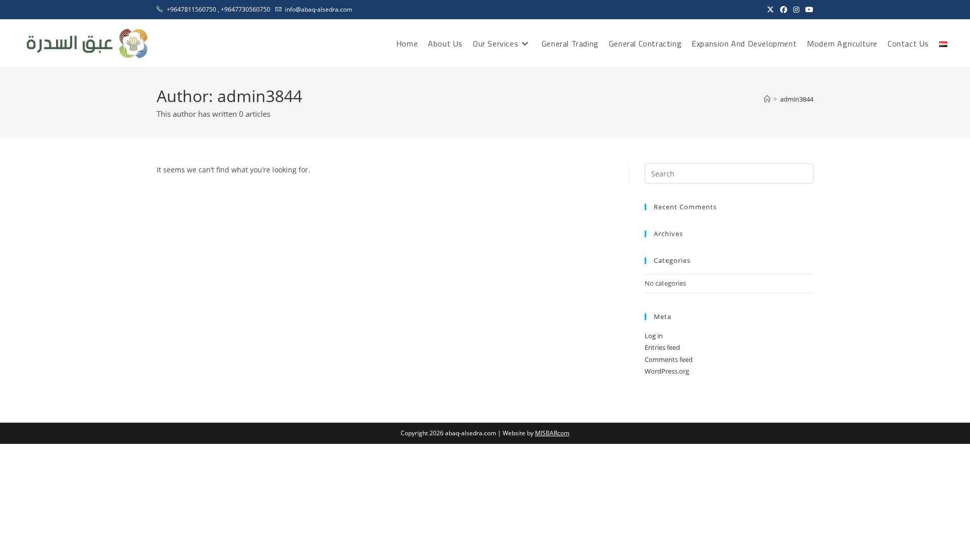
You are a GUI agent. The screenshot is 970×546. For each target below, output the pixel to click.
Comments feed (669, 359)
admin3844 (796, 99)
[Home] (767, 99)
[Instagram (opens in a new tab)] (796, 10)
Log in (654, 335)
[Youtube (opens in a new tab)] (807, 10)
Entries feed (662, 347)
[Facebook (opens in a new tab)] (783, 10)
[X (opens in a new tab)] (770, 10)
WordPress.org (667, 371)
